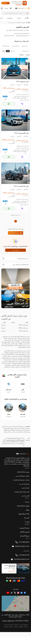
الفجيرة (18, 22)
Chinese (16, 627)
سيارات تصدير (25, 488)
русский (6, 624)
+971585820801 (23, 542)
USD (3, 51)
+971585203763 (23, 555)
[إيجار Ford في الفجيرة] (14, 68)
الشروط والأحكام (20, 440)
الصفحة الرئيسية (24, 22)
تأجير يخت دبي (25, 496)
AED (8, 51)
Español (21, 627)
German (6, 627)
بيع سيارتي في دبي (24, 484)
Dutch (11, 624)
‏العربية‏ (21, 624)
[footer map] (15, 603)
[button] (29, 8)
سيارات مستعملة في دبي (22, 476)
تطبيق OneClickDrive (16, 2)
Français (16, 624)
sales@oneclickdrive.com (21, 559)
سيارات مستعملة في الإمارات (21, 480)
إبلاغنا (5, 430)
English (26, 624)
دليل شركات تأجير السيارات (21, 492)
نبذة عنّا (27, 502)
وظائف (27, 510)
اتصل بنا (27, 522)
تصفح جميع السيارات (14, 233)
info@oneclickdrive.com (22, 546)
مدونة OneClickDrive (23, 472)
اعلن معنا (26, 518)
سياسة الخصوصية (10, 440)
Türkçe (26, 627)
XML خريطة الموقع (24, 514)
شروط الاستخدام (24, 536)
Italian (11, 627)
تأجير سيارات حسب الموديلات (21, 41)
